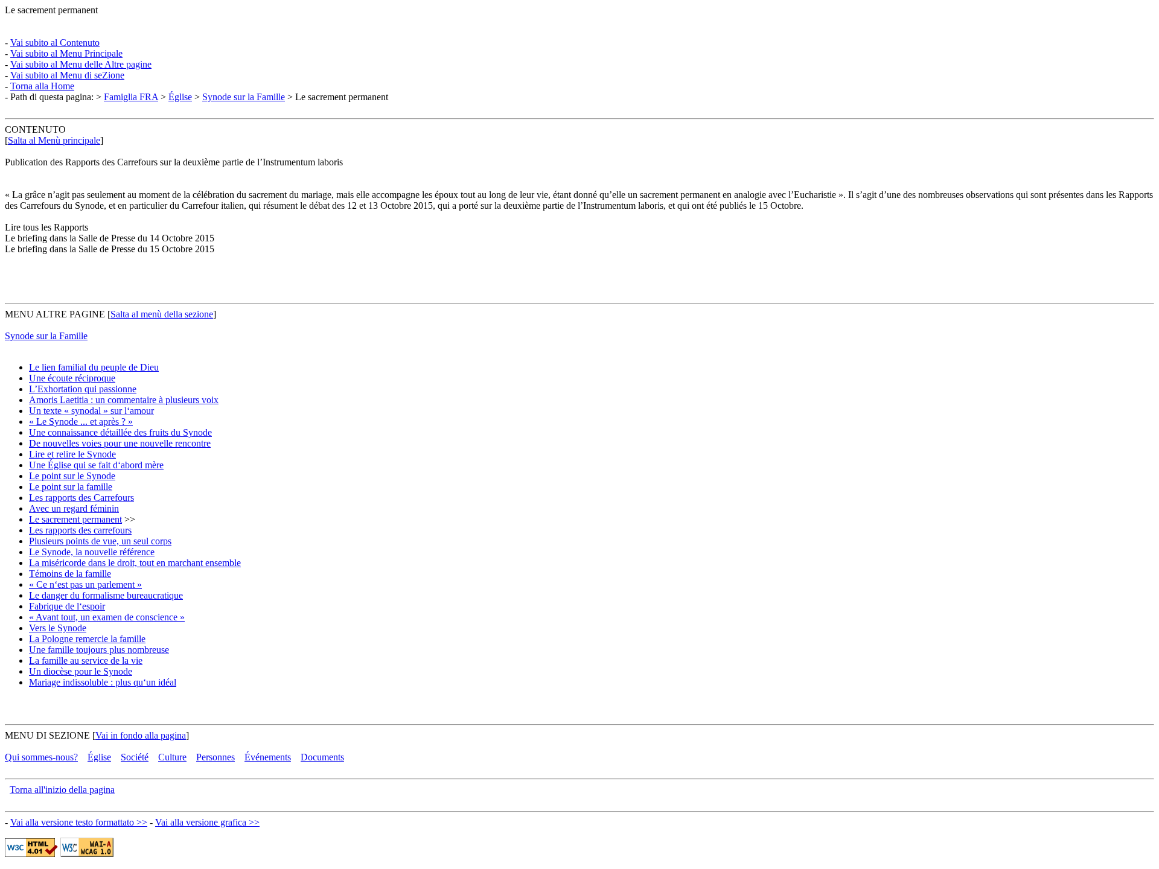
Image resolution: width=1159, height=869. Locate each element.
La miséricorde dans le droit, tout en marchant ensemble (135, 563)
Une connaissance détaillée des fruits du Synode (120, 432)
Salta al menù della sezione (161, 314)
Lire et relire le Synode (72, 454)
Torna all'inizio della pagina (62, 790)
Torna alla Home (42, 86)
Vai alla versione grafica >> (207, 822)
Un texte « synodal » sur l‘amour (91, 411)
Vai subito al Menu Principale (66, 53)
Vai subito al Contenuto (55, 42)
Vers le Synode (57, 628)
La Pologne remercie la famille (87, 639)
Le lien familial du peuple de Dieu (94, 367)
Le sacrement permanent (75, 519)
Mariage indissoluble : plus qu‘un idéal (102, 682)
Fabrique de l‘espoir (67, 606)
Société (134, 757)
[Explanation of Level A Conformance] (86, 853)
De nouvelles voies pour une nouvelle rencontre (120, 443)
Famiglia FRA (131, 97)
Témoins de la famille (70, 573)
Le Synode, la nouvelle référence (92, 552)
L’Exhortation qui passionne (82, 389)
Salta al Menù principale (54, 140)
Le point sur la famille (70, 487)
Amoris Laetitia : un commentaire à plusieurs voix (124, 400)
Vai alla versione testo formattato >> (78, 822)
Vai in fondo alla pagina (140, 735)
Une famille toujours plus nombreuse (99, 650)
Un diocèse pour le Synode (80, 671)
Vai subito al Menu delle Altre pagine (81, 64)
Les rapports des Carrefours (81, 497)
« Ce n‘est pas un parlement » (85, 584)
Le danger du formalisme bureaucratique (106, 595)
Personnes (215, 757)
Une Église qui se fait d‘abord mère (96, 465)
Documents (322, 757)
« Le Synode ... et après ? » (81, 421)
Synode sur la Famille (243, 97)
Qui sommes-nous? (41, 757)
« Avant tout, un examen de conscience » (107, 617)
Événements (267, 757)
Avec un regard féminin (74, 508)
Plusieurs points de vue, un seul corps (100, 541)
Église (180, 97)
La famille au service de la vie (85, 660)
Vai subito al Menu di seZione (67, 75)
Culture (172, 757)
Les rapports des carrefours (80, 530)
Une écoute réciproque (72, 378)
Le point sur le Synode (72, 476)
